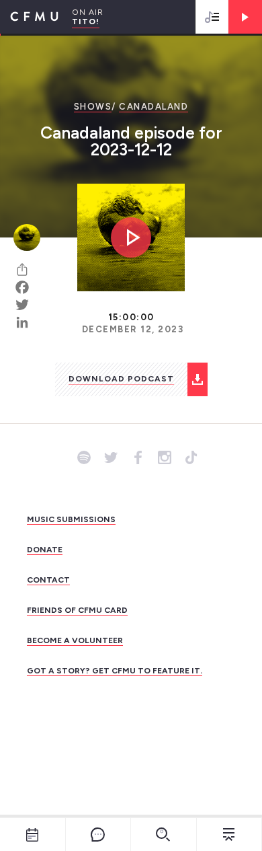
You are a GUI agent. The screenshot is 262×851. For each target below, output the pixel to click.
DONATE (44, 549)
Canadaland (153, 107)
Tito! (85, 21)
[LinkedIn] (26, 322)
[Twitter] (26, 304)
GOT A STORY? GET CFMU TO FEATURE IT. (114, 670)
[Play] (245, 17)
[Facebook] (26, 287)
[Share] (26, 270)
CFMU (29, 17)
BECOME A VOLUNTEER (75, 640)
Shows (93, 107)
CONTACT (48, 580)
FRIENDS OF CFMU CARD (77, 610)
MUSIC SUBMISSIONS (71, 519)
